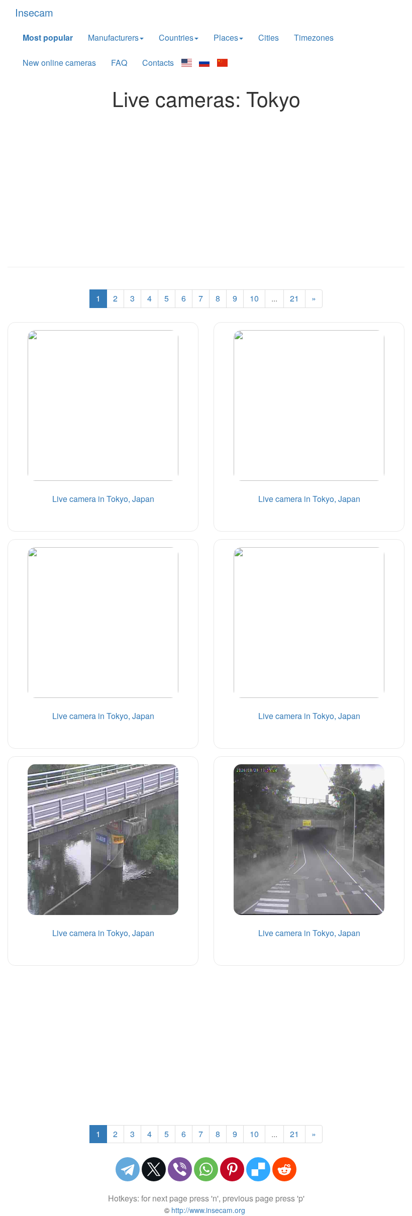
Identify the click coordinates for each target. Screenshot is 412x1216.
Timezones (314, 37)
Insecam (34, 12)
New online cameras (59, 62)
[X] (154, 1169)
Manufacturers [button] (113, 37)
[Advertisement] (206, 185)
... (274, 298)
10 (254, 298)
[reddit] (284, 1169)
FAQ (119, 62)
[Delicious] (258, 1169)
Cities (268, 37)
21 (294, 298)
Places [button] (226, 37)
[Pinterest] (232, 1169)
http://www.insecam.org (207, 1210)
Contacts (158, 62)
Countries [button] (176, 37)
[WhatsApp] (206, 1169)
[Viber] (180, 1169)
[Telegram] (128, 1169)
